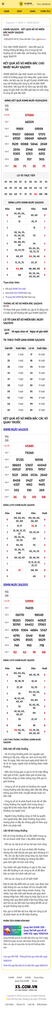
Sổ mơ (34, 981)
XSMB (6, 11)
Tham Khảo (39, 977)
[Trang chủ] (26, 4)
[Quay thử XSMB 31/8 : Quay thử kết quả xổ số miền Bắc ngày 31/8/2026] (12, 931)
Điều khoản (42, 1004)
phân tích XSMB (16, 292)
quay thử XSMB (14, 297)
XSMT (19, 11)
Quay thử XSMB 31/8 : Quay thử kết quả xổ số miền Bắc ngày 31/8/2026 (36, 930)
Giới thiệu (9, 1004)
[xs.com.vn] (26, 988)
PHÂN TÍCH (45, 11)
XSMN (32, 11)
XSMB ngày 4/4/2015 (15, 429)
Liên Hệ (31, 1004)
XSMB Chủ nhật (19, 288)
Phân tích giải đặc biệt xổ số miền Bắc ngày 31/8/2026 (25, 965)
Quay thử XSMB (22, 981)
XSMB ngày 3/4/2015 (15, 584)
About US (21, 1004)
